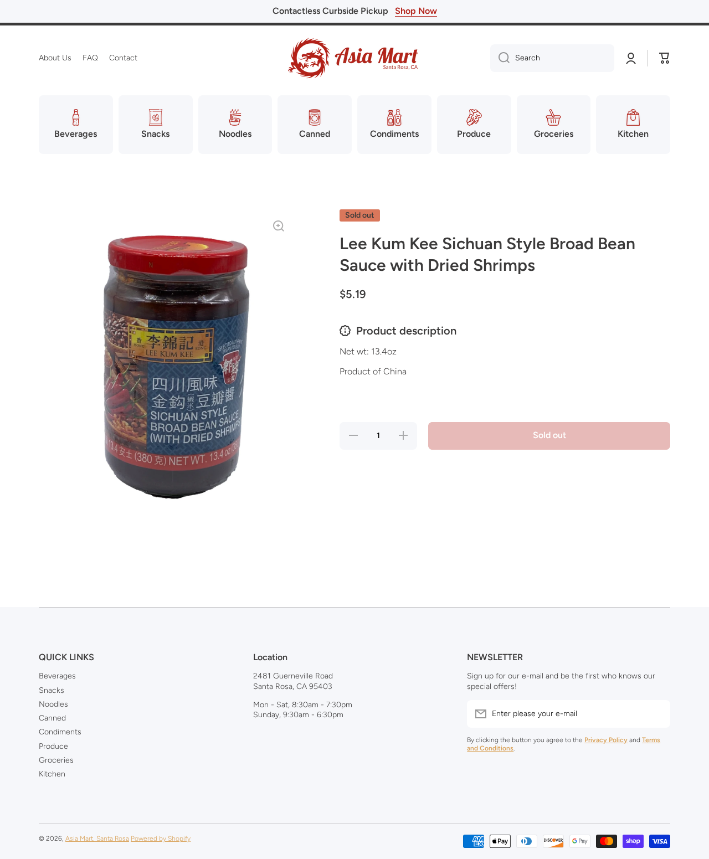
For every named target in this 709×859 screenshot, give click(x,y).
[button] (664, 58)
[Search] (500, 58)
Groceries (56, 760)
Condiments (60, 732)
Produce (53, 746)
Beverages (57, 676)
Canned (52, 718)
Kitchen (52, 774)
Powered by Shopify (161, 838)
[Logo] (354, 58)
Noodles (53, 704)
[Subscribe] (656, 714)
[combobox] (552, 58)
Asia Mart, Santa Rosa (97, 838)
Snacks (51, 690)
